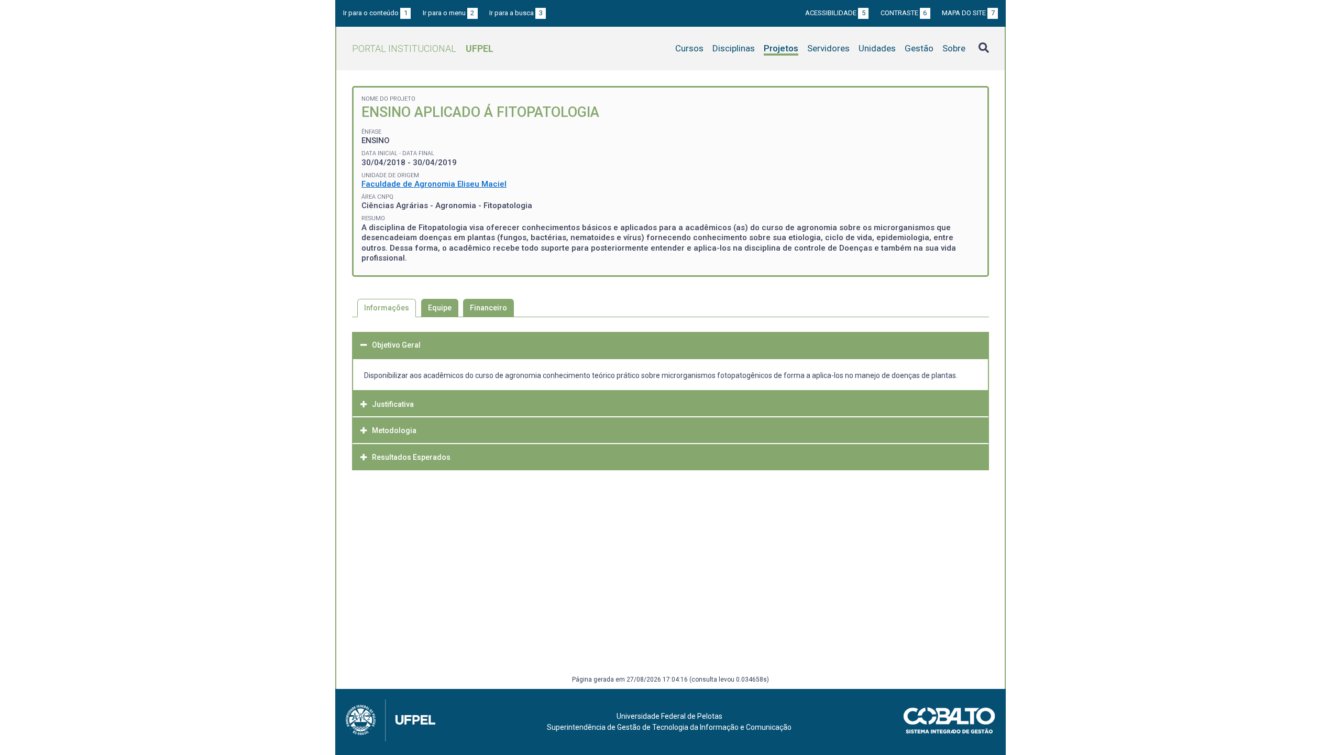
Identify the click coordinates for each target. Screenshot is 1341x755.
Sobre (953, 48)
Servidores (828, 48)
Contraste (904, 13)
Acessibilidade (835, 13)
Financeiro (488, 308)
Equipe (440, 308)
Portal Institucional (422, 48)
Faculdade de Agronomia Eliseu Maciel (434, 184)
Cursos (689, 48)
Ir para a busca (516, 13)
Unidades (877, 48)
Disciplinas (733, 48)
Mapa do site (968, 13)
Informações (386, 308)
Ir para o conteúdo (375, 13)
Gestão (919, 48)
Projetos (781, 48)
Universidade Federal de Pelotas (669, 716)
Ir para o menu (449, 13)
